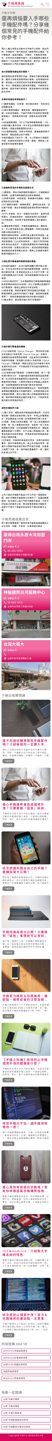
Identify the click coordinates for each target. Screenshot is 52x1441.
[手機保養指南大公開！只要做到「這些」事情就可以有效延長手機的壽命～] (26, 926)
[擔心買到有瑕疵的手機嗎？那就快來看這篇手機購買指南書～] (26, 1181)
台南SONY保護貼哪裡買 (15, 1364)
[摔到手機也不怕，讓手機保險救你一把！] (26, 1117)
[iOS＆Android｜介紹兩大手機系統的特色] (26, 1245)
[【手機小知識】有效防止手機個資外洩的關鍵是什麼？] (26, 1054)
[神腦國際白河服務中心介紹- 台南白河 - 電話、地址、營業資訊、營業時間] (26, 613)
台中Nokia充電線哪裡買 (15, 1357)
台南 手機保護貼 (11, 1406)
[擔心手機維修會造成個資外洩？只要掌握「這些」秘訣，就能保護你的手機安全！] (26, 798)
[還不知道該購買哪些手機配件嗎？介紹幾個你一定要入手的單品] (26, 733)
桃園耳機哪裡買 (11, 1371)
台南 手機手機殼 (11, 1399)
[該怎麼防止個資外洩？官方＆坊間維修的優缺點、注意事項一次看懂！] (26, 1309)
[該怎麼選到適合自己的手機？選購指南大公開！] (26, 862)
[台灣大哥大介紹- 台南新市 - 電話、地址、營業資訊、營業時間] (26, 665)
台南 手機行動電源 (12, 1413)
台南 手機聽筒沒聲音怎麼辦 (17, 1426)
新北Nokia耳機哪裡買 (14, 1378)
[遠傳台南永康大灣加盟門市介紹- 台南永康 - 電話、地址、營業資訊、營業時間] (26, 558)
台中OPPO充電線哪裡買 (15, 1350)
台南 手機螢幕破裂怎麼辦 (15, 1419)
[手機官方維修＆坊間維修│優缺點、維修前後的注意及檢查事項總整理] (26, 990)
